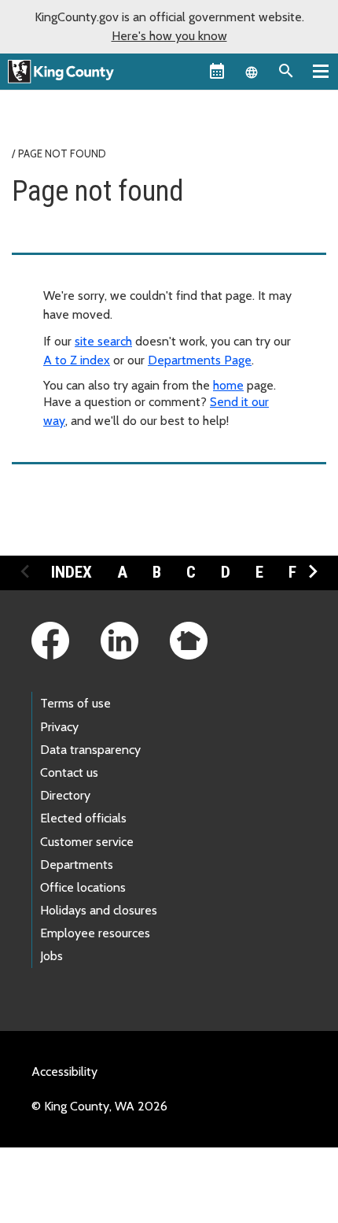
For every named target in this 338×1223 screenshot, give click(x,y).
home (228, 385)
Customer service (87, 841)
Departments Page (200, 360)
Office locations (83, 887)
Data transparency (90, 749)
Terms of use (75, 703)
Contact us (69, 772)
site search (103, 341)
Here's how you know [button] (169, 35)
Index (71, 572)
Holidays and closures (98, 910)
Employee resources (95, 933)
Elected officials (83, 818)
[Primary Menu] (320, 71)
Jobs (51, 955)
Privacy (59, 726)
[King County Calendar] (217, 71)
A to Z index (76, 360)
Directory (65, 795)
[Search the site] (286, 71)
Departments (76, 864)
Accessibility (64, 1071)
